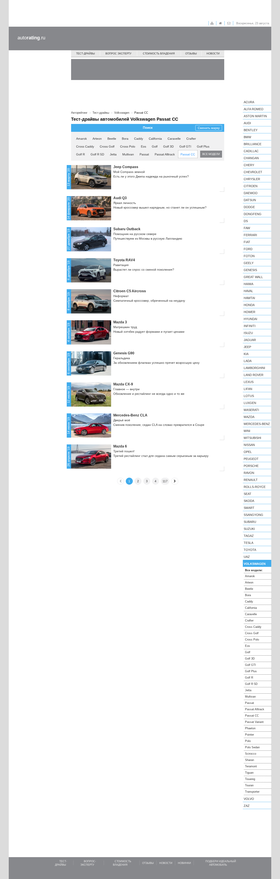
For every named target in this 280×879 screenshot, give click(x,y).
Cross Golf (107, 146)
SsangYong (253, 515)
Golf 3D (168, 146)
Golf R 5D (97, 154)
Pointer (249, 734)
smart (249, 508)
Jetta (113, 154)
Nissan (249, 445)
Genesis (250, 270)
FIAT (247, 242)
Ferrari (250, 235)
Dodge (249, 207)
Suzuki (249, 529)
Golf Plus (203, 146)
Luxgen (250, 403)
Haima (248, 284)
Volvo (249, 799)
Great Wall (253, 277)
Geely (249, 263)
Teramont (251, 766)
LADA (248, 361)
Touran (249, 785)
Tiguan (249, 772)
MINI (247, 431)
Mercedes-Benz (257, 424)
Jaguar (250, 340)
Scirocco (250, 753)
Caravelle (174, 138)
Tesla (248, 543)
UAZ (247, 557)
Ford (248, 249)
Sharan (249, 760)
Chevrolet (253, 172)
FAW (247, 228)
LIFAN (248, 389)
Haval (248, 291)
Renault (251, 480)
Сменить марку (209, 128)
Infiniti (250, 326)
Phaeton (250, 728)
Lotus (249, 396)
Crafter (191, 138)
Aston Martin (255, 116)
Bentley (250, 130)
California (155, 138)
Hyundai (250, 319)
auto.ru (31, 37)
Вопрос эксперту (118, 53)
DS (246, 221)
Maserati (251, 410)
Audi (247, 123)
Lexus (249, 382)
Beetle (111, 138)
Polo (248, 741)
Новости (213, 53)
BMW (247, 137)
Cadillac (251, 151)
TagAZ (249, 536)
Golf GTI (185, 146)
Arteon (97, 138)
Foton (249, 256)
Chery (249, 165)
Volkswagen (255, 564)
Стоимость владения (159, 53)
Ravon (249, 473)
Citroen (250, 186)
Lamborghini (254, 368)
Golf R (80, 154)
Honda (249, 305)
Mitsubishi (252, 438)
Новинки (184, 863)
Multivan (128, 154)
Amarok (81, 138)
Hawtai (249, 298)
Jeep (247, 347)
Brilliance (252, 144)
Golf (155, 146)
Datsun (250, 200)
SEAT (247, 494)
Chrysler (252, 179)
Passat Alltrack (165, 154)
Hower (249, 312)
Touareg (250, 779)
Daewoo (250, 193)
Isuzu (248, 333)
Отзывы (191, 53)
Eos (143, 146)
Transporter (252, 791)
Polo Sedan (252, 747)
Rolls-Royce (255, 487)
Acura (249, 102)
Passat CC (187, 154)
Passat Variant (254, 722)
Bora (125, 138)
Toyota (250, 550)
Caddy (138, 138)
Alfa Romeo (253, 109)
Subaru (250, 522)
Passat (144, 154)
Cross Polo (127, 146)
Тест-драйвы (85, 53)
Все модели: (253, 570)
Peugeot (251, 459)
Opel (248, 452)
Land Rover (253, 375)
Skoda (249, 501)
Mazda (249, 417)
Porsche (251, 466)
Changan (251, 158)
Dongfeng (252, 214)
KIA (246, 354)
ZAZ (247, 806)
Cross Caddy (85, 146)
